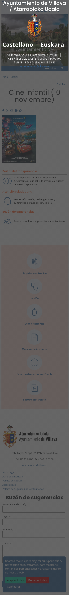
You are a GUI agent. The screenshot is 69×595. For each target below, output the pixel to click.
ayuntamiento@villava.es (34, 66)
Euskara (52, 44)
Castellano (17, 44)
